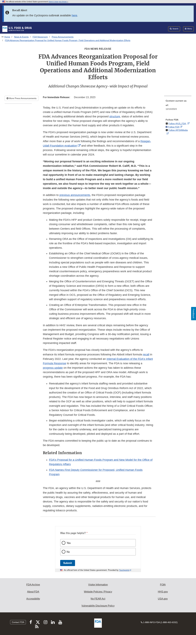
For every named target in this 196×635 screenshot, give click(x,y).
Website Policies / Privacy (98, 591)
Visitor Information (98, 584)
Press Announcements (63, 37)
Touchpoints (124, 570)
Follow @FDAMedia (178, 130)
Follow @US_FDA (177, 123)
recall (146, 354)
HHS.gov (163, 591)
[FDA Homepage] (17, 29)
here (74, 15)
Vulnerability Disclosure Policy (98, 605)
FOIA (163, 584)
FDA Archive (33, 584)
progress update (53, 367)
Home (7, 37)
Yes (69, 543)
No (68, 552)
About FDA (33, 591)
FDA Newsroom (40, 37)
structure (114, 116)
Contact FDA (18, 622)
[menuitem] (177, 105)
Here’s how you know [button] (58, 2)
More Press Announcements (22, 98)
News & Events (21, 37)
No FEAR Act (98, 598)
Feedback (193, 313)
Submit (67, 563)
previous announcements (74, 195)
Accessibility (33, 598)
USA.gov (163, 598)
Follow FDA (173, 127)
